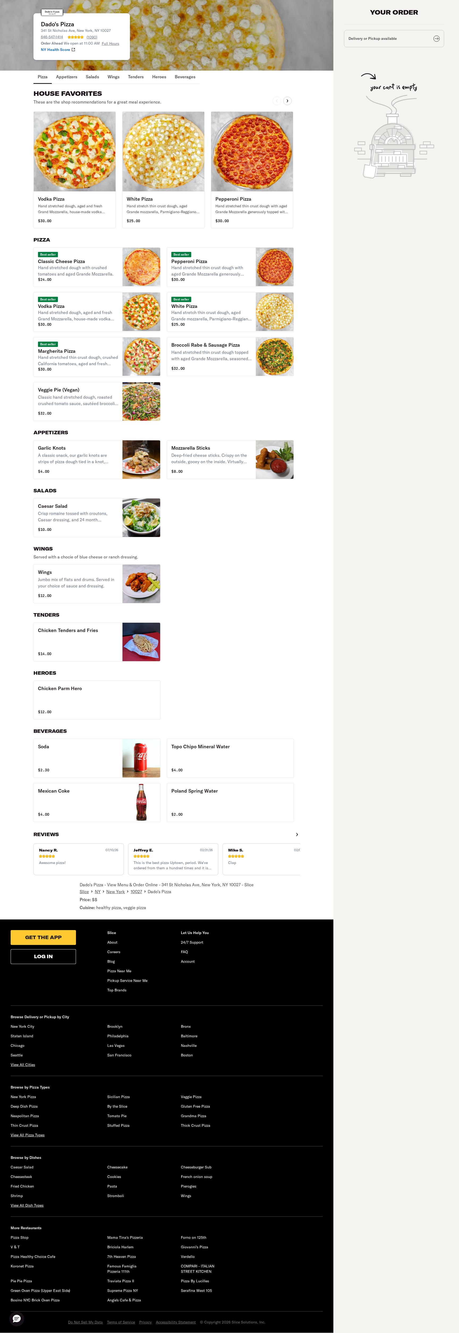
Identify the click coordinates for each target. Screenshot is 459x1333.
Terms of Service (121, 1322)
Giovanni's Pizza (194, 1247)
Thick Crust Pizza (195, 1125)
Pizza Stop (19, 1237)
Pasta (112, 1186)
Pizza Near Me (119, 971)
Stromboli (115, 1195)
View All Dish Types (27, 1205)
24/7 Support (192, 942)
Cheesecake (117, 1167)
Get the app (43, 937)
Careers (113, 951)
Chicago (17, 1045)
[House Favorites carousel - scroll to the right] (287, 101)
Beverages (185, 76)
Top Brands (116, 990)
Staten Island (22, 1036)
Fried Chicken (22, 1186)
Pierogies (188, 1186)
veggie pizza (134, 907)
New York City (22, 1026)
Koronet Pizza (22, 1266)
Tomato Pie (116, 1115)
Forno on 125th (193, 1237)
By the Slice (117, 1106)
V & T (15, 1247)
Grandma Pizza (193, 1115)
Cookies (114, 1176)
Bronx (186, 1026)
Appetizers (66, 76)
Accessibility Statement (176, 1322)
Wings (114, 76)
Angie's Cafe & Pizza (124, 1300)
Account (188, 961)
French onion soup (196, 1176)
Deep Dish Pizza (24, 1106)
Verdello (188, 1256)
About (112, 942)
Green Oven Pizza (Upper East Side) (40, 1290)
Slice (84, 891)
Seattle (17, 1055)
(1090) (92, 37)
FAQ (184, 951)
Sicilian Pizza (118, 1096)
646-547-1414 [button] (52, 37)
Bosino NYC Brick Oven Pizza (35, 1300)
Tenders (136, 76)
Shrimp (17, 1195)
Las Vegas (116, 1045)
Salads (92, 76)
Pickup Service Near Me (127, 980)
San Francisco (119, 1055)
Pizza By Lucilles (195, 1281)
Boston (187, 1055)
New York (115, 891)
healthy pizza (108, 907)
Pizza (43, 76)
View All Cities (23, 1064)
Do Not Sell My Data (85, 1322)
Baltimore (189, 1036)
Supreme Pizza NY (122, 1290)
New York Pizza (23, 1096)
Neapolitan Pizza (25, 1115)
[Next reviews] (297, 834)
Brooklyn (114, 1026)
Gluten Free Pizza (195, 1106)
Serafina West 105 (196, 1290)
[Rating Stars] (75, 37)
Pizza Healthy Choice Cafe (33, 1256)
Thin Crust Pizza (24, 1125)
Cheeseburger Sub (196, 1167)
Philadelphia (118, 1036)
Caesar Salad (22, 1167)
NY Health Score (55, 49)
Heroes (159, 76)
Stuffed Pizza (118, 1125)
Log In (43, 956)
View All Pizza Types (28, 1135)
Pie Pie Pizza (21, 1281)
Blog (111, 961)
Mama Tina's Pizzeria (125, 1237)
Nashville (189, 1045)
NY (98, 891)
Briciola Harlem (120, 1247)
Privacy (145, 1322)
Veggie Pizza (191, 1096)
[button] (74, 169)
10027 (136, 891)
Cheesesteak (21, 1176)
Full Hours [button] (110, 43)
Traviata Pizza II (120, 1281)
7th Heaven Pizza (121, 1256)
